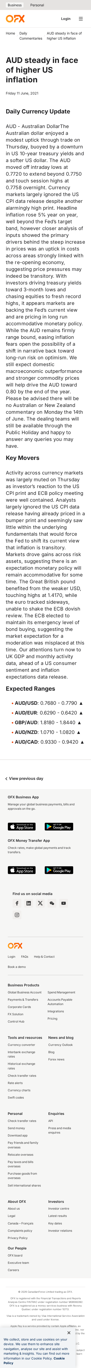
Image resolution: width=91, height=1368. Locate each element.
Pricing (52, 1018)
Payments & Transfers (23, 999)
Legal (11, 1216)
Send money (16, 1128)
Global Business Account (24, 992)
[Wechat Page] (52, 903)
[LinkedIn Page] (28, 903)
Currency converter (21, 1045)
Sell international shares (24, 1185)
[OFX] (15, 19)
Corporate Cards (19, 1007)
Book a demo (17, 967)
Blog (51, 1052)
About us (14, 1208)
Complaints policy (20, 1230)
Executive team (18, 1263)
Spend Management (61, 992)
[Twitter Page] (40, 903)
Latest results (57, 1216)
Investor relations (60, 1230)
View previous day (25, 778)
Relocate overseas (20, 1154)
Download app (17, 1135)
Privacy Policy (18, 1238)
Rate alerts (15, 1083)
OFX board (15, 1255)
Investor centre (58, 1208)
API (50, 1121)
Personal (37, 5)
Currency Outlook (60, 1045)
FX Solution (15, 1014)
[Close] (69, 1332)
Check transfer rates (22, 1075)
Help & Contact (44, 956)
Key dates (55, 1223)
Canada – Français (20, 1223)
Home (10, 33)
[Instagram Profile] (17, 915)
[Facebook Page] (17, 903)
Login (66, 19)
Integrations (56, 1011)
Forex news (56, 1059)
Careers (13, 1270)
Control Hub (16, 1021)
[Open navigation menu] (80, 18)
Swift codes (16, 1097)
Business (15, 5)
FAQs (24, 956)
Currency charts (19, 1090)
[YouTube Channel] (63, 903)
